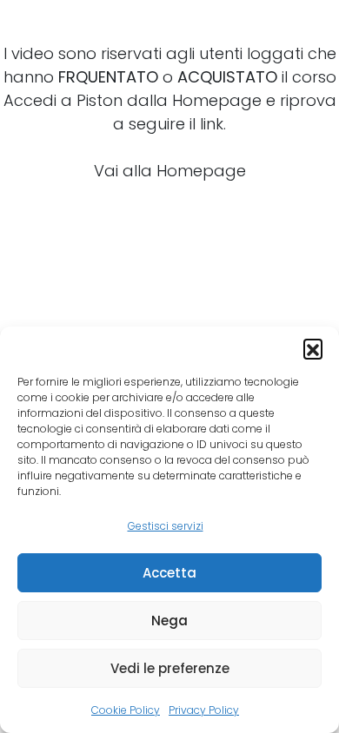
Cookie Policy (125, 710)
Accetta (169, 573)
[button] (313, 348)
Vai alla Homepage (170, 171)
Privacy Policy (204, 710)
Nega (169, 620)
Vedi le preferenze (169, 668)
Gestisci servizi (165, 525)
